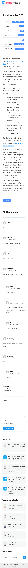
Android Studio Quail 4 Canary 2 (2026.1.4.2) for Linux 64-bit (16, 457)
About (23, 564)
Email (6, 400)
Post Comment (9, 428)
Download (6, 200)
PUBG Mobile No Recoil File (15, 525)
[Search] (24, 557)
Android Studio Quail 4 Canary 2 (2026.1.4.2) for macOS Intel (16, 479)
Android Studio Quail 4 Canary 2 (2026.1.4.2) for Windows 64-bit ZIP (16, 446)
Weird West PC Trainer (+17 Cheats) (15, 534)
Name (6, 395)
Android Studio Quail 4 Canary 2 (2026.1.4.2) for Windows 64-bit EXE (16, 468)
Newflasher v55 (12, 543)
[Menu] (25, 2)
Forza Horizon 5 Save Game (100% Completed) (15, 506)
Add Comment (8, 406)
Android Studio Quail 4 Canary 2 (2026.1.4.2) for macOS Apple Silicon (16, 489)
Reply (23, 224)
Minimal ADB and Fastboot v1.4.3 (15, 516)
